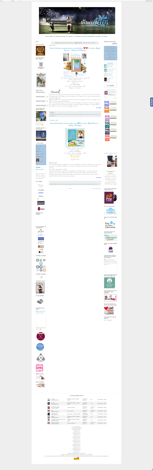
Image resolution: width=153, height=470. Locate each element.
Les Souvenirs (110, 74)
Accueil (70, 189)
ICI (112, 53)
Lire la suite (98, 108)
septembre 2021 (95, 184)
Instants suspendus (71, 114)
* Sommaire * (111, 168)
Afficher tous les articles (89, 43)
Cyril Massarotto (110, 66)
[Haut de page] (152, 469)
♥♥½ (53, 114)
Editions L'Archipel (63, 114)
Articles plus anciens (96, 189)
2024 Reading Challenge (110, 90)
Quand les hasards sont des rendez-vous (84, 184)
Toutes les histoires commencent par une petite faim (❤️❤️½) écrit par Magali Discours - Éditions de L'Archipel (75, 49)
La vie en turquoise (111, 69)
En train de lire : (110, 63)
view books (115, 98)
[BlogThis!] (59, 113)
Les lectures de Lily (111, 91)
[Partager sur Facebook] (63, 113)
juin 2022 (77, 114)
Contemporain (57, 114)
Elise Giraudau (109, 70)
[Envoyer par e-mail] (57, 113)
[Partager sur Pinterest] (65, 113)
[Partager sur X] (61, 113)
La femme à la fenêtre (110, 79)
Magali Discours (82, 114)
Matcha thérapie (110, 65)
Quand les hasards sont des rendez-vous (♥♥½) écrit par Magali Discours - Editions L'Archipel (75, 124)
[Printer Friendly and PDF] (52, 113)
